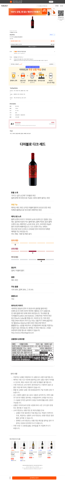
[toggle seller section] (54, 51)
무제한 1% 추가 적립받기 (32, 46)
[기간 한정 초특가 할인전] (32, 11)
